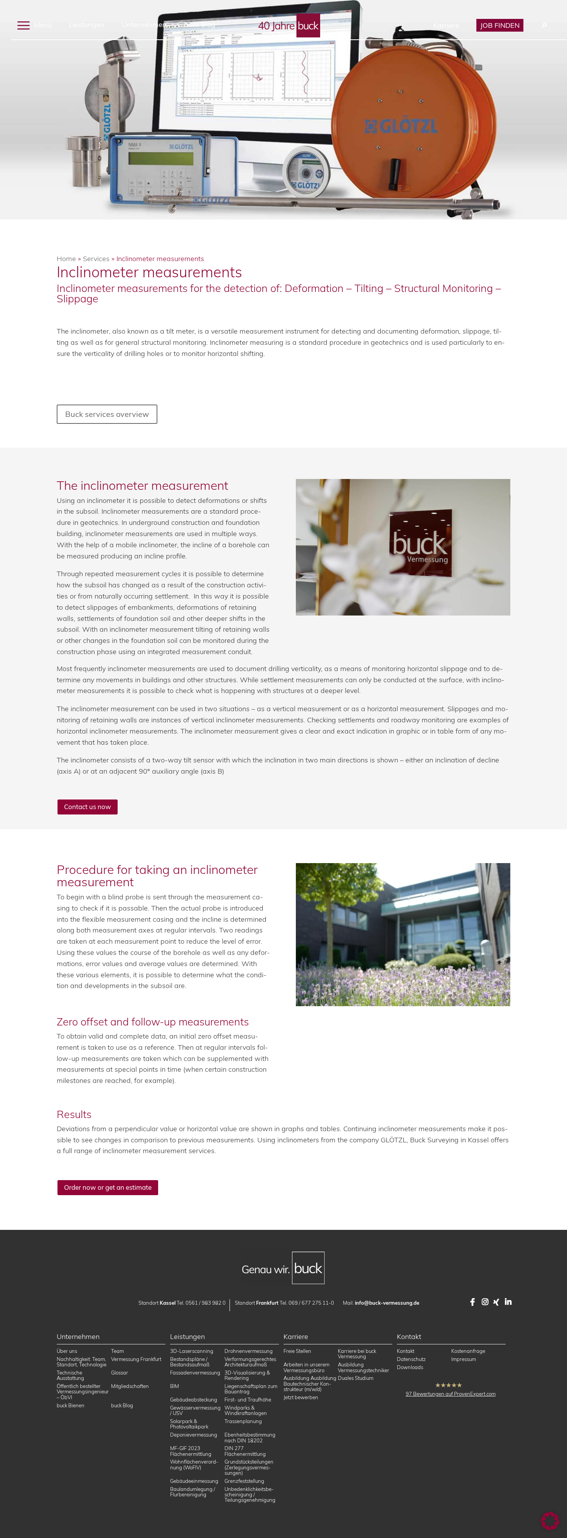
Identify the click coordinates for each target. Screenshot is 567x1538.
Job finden (500, 25)
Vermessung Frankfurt (136, 1359)
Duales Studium (355, 1378)
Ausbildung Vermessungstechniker (363, 1367)
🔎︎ (544, 25)
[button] (550, 1521)
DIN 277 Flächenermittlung (245, 1451)
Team (117, 1351)
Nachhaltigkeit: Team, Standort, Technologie (81, 1362)
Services (96, 258)
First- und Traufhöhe (247, 1399)
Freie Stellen (297, 1351)
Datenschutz (411, 1359)
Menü (42, 24)
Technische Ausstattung (70, 1375)
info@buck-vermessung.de (387, 1303)
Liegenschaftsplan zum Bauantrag (250, 1389)
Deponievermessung (193, 1435)
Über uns (67, 1351)
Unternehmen (144, 24)
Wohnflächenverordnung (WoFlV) (194, 1465)
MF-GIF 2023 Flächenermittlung (190, 1451)
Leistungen (87, 24)
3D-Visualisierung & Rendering (247, 1375)
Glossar (119, 1372)
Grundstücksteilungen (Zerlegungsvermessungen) (248, 1467)
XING (497, 1302)
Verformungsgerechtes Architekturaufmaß (250, 1362)
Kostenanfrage (468, 1351)
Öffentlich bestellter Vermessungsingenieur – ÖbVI (83, 1391)
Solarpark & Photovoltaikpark (189, 1424)
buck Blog (199, 24)
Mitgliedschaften (130, 1386)
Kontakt (405, 1351)
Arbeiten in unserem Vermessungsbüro (306, 1367)
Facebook (474, 1302)
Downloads (410, 1367)
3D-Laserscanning (191, 1351)
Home (66, 258)
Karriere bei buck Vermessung (357, 1353)
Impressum (463, 1359)
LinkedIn (509, 1302)
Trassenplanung (243, 1421)
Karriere (446, 25)
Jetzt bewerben (301, 1397)
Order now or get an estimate (108, 1187)
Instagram (485, 1302)
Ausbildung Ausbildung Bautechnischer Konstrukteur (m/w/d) (310, 1384)
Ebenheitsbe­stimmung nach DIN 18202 (249, 1437)
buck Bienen (70, 1405)
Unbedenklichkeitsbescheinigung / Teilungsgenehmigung (249, 1494)
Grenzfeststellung (244, 1481)
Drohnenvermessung (248, 1351)
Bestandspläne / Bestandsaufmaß (189, 1362)
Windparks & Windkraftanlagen (245, 1410)
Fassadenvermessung (195, 1372)
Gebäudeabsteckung (193, 1399)
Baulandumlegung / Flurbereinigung (192, 1492)
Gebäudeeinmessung (194, 1481)
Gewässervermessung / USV (195, 1410)
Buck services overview (107, 414)
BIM (174, 1386)
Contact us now (87, 807)
